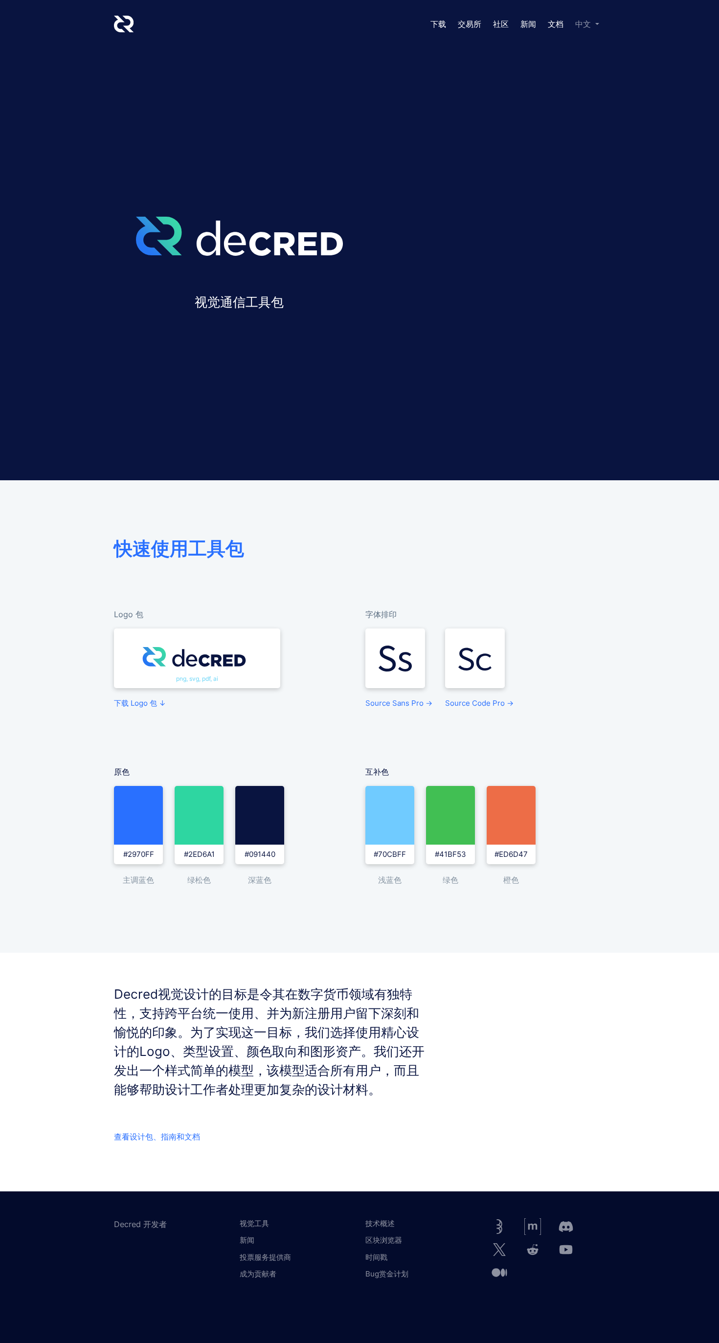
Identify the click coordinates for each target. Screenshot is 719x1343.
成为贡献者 (258, 1273)
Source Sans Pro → (398, 703)
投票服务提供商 (265, 1257)
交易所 (469, 24)
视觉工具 (254, 1223)
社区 (501, 24)
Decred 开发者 (140, 1224)
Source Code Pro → (479, 703)
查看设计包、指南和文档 (157, 1137)
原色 (122, 772)
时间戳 (376, 1257)
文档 (555, 24)
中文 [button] (584, 24)
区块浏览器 (383, 1240)
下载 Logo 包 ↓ (140, 703)
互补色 (377, 772)
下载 (438, 24)
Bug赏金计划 (386, 1273)
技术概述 (380, 1223)
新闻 (528, 24)
